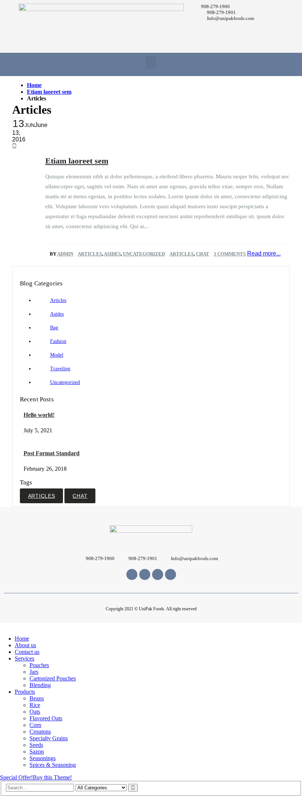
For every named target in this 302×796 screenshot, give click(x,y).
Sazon (36, 751)
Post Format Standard (52, 453)
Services (24, 658)
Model (56, 355)
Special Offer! (16, 777)
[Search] (133, 788)
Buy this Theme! (52, 777)
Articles (90, 254)
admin (65, 254)
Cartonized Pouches (52, 678)
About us (25, 645)
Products (25, 692)
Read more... (264, 253)
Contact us (27, 652)
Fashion (58, 341)
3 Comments (230, 254)
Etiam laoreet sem (76, 160)
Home (22, 638)
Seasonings (42, 758)
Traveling (60, 368)
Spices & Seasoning (52, 765)
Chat (202, 254)
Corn (35, 725)
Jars (33, 672)
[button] (151, 62)
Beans (36, 698)
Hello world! (39, 415)
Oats (34, 711)
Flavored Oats (45, 718)
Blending (40, 685)
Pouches (39, 665)
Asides (112, 254)
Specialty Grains (48, 738)
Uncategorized (144, 254)
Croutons (40, 731)
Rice (34, 705)
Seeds (36, 745)
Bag (54, 327)
